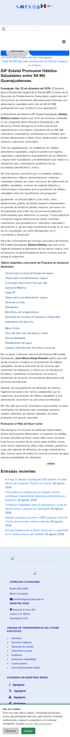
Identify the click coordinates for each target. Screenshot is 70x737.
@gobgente (18, 685)
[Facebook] (26, 7)
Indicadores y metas (21, 651)
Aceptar (28, 731)
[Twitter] (30, 7)
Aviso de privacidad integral (25, 668)
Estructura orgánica (21, 642)
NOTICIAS (17, 51)
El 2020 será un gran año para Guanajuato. (27, 57)
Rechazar (11, 731)
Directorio (16, 638)
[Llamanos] (17, 7)
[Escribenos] (22, 7)
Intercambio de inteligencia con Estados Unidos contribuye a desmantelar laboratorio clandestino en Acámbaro (35, 496)
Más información (43, 724)
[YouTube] (38, 7)
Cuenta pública (19, 663)
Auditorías (16, 655)
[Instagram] (34, 7)
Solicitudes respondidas (23, 659)
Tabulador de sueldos (22, 647)
